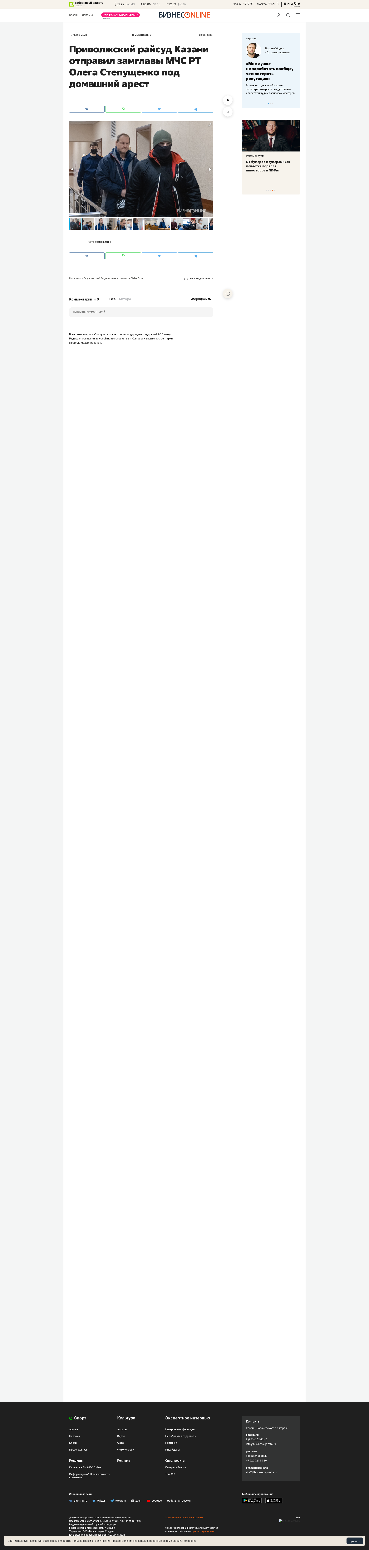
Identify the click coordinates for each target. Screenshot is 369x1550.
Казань (73, 15)
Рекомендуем (255, 155)
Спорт (79, 1418)
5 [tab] (274, 190)
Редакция (76, 1460)
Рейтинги (171, 1442)
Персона (74, 1436)
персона (251, 38)
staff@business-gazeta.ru (261, 1472)
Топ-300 (170, 1474)
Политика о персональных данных (184, 1517)
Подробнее (189, 1540)
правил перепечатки (203, 1531)
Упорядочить (200, 299)
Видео (121, 1436)
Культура (126, 1418)
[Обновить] (228, 293)
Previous (247, 103)
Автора (125, 299)
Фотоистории (125, 1449)
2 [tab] (270, 103)
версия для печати (201, 278)
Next (296, 103)
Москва (262, 4)
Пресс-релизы (78, 1449)
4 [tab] (272, 190)
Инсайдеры (172, 1449)
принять (355, 1541)
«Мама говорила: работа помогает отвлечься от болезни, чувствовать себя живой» (271, 71)
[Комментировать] (228, 100)
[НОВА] (120, 16)
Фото (120, 1442)
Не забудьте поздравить (180, 1436)
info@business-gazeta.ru (261, 1444)
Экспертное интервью (187, 1418)
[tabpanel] (271, 69)
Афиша (73, 1429)
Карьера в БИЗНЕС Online (85, 1467)
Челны (237, 4)
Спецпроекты (175, 1460)
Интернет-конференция (180, 1429)
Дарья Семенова (276, 48)
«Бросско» (271, 52)
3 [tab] (272, 103)
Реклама (123, 1460)
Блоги (73, 1442)
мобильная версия (179, 1500)
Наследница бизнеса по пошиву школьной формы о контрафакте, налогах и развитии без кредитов (267, 89)
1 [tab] (268, 103)
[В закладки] (228, 112)
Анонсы (122, 1429)
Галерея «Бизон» (175, 1467)
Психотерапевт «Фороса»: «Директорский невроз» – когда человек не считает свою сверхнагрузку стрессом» (268, 170)
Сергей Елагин (103, 242)
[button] (210, 125)
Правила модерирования (85, 342)
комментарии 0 (141, 34)
